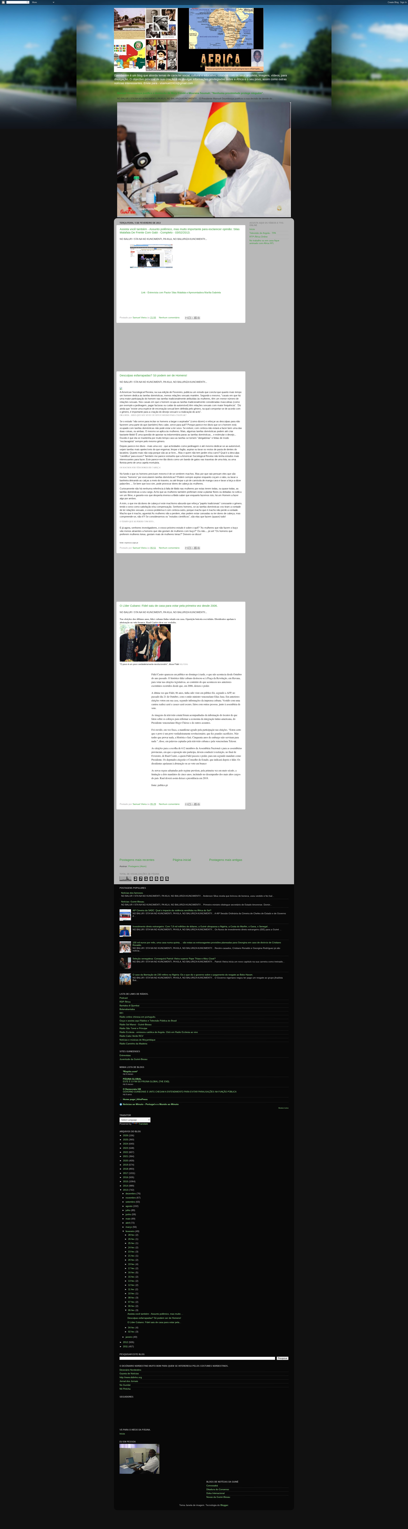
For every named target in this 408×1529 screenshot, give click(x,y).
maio (128, 1219)
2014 (126, 1186)
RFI (121, 1013)
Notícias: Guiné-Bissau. (133, 901)
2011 (125, 1346)
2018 (126, 1169)
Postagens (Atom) (137, 866)
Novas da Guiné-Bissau (218, 1497)
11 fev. (131, 1289)
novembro (131, 1198)
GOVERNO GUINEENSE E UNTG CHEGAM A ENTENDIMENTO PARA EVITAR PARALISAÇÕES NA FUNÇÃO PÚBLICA (180, 1092)
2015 (126, 1181)
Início (252, 229)
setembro (131, 1202)
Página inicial (182, 860)
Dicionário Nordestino (130, 1370)
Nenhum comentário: (170, 317)
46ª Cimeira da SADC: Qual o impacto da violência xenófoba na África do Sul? (172, 910)
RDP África (125, 1002)
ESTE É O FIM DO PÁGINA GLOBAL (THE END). (146, 1081)
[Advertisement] (181, 347)
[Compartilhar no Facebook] (195, 317)
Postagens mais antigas (225, 860)
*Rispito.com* (130, 1071)
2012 (126, 1342)
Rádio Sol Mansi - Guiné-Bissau (136, 1024)
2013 (126, 1190)
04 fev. (131, 1327)
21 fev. (131, 1256)
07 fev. (131, 1302)
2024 (126, 1144)
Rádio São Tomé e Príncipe (133, 1028)
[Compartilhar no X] (192, 317)
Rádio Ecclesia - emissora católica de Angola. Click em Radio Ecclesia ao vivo (159, 1032)
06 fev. (131, 1306)
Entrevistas (125, 1055)
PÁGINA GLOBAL (132, 1079)
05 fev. (131, 1310)
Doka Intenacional (215, 1493)
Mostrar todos (283, 1108)
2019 (126, 1165)
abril (128, 1223)
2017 (126, 1173)
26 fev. (131, 1239)
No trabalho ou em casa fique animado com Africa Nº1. (264, 241)
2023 (126, 1148)
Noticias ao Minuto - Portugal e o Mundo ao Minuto (151, 1104)
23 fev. (131, 1251)
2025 (126, 1139)
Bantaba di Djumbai (129, 1005)
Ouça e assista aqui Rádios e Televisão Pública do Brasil (148, 1021)
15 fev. (131, 1277)
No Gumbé (125, 1385)
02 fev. (131, 1332)
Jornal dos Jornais (129, 1381)
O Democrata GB (132, 1089)
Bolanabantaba (127, 1009)
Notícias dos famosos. (132, 893)
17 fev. (131, 1268)
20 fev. (131, 1260)
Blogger (224, 1505)
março (129, 1227)
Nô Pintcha (125, 1389)
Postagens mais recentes (137, 860)
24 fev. (131, 1247)
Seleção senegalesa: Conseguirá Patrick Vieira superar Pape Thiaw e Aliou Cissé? (174, 958)
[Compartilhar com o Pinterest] (198, 317)
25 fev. (131, 1243)
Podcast (124, 998)
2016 (126, 1177)
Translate (143, 1124)
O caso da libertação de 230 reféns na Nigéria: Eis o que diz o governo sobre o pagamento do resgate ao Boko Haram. (193, 975)
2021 (126, 1156)
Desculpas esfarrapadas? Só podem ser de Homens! (153, 375)
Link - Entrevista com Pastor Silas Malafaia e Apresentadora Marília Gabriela (181, 292)
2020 (126, 1160)
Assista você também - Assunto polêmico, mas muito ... (155, 1314)
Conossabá (212, 1485)
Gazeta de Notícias (129, 1373)
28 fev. (131, 1235)
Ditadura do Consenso (217, 1489)
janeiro (129, 1337)
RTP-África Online (258, 237)
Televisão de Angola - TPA (262, 233)
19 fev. (131, 1264)
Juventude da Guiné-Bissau (133, 1059)
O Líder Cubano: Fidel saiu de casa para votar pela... (154, 1322)
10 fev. (131, 1293)
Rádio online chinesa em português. (138, 1017)
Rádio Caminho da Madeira (133, 1043)
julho (128, 1210)
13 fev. (131, 1281)
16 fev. (131, 1272)
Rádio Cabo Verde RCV (131, 1036)
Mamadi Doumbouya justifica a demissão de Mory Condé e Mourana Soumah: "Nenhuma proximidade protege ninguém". (190, 93)
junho (129, 1214)
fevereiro (130, 1231)
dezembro (131, 1193)
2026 (126, 1135)
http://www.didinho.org (131, 1377)
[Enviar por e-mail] (186, 317)
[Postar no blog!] (189, 317)
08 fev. (131, 1297)
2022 (126, 1152)
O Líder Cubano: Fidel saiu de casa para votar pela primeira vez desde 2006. (169, 605)
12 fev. (131, 1285)
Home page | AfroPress (135, 1099)
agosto (129, 1206)
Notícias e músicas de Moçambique (137, 1040)
